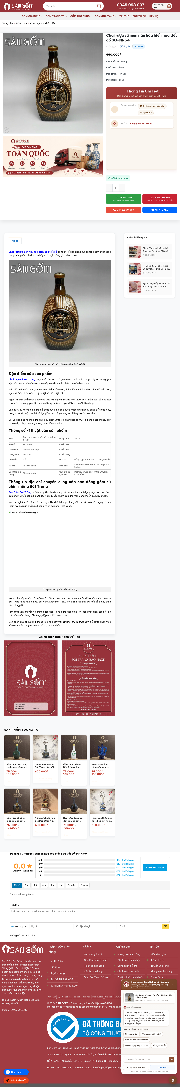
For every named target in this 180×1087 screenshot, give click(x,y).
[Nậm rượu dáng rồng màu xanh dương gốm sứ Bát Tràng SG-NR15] (102, 747)
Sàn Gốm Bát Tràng (20, 492)
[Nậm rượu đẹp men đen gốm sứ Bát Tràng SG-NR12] (74, 801)
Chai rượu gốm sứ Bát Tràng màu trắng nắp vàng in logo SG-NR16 (72, 766)
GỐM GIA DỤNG (31, 16)
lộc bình (77, 997)
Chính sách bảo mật (128, 971)
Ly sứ (60, 997)
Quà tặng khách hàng (95, 960)
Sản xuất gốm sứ (93, 954)
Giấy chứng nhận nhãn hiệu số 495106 (91, 1003)
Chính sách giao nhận (128, 960)
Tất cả (17, 885)
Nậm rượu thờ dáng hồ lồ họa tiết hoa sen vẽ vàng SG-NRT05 (102, 819)
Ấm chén (52, 997)
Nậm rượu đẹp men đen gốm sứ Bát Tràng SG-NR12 (73, 819)
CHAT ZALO (161, 209)
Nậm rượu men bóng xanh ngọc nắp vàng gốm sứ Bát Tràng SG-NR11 (17, 766)
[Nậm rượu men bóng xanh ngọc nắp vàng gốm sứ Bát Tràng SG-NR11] (17, 747)
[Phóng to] (6, 130)
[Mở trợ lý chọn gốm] (173, 1080)
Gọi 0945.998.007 (137, 1068)
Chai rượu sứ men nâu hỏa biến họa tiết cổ (33, 251)
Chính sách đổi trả (127, 965)
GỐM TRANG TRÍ (55, 16)
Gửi (165, 926)
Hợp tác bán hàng (94, 965)
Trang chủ (7, 23)
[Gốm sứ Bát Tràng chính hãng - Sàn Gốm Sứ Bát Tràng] (17, 6)
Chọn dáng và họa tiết (151, 1034)
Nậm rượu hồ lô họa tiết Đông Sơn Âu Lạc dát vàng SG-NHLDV (45, 819)
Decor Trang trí (159, 977)
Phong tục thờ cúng (161, 971)
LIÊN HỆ (153, 16)
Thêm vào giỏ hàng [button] (43, 778)
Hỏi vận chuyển (159, 1045)
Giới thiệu (20, 993)
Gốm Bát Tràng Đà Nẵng (97, 977)
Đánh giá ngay (155, 867)
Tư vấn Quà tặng (160, 965)
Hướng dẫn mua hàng (128, 954)
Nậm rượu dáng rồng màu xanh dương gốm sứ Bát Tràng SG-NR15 (101, 766)
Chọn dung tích (131, 1034)
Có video (72, 885)
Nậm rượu (21, 23)
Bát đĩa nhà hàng (93, 971)
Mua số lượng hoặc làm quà (136, 1045)
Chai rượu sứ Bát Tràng (22, 379)
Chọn (9, 781)
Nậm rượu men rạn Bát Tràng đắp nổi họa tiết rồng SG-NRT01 (44, 766)
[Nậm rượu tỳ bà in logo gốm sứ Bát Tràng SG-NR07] (17, 801)
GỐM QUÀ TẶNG (104, 16)
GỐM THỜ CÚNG (80, 16)
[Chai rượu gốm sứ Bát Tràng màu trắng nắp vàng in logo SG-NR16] (74, 747)
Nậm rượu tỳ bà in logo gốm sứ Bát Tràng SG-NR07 (15, 819)
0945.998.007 (130, 5)
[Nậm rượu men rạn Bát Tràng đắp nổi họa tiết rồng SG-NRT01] (45, 747)
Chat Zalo (162, 1068)
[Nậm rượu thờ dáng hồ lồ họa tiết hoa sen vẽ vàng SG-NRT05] (102, 801)
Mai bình (108, 997)
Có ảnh (84, 885)
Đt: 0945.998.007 (62, 979)
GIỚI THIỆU (139, 16)
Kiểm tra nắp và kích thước (136, 1040)
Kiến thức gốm (158, 954)
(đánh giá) (125, 46)
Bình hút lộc (97, 997)
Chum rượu (119, 997)
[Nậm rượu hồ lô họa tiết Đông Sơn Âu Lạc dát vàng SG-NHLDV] (45, 801)
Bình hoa (86, 997)
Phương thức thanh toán (130, 977)
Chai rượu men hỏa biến (43, 23)
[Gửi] (171, 1059)
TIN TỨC (124, 16)
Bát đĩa (68, 997)
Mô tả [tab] (15, 240)
